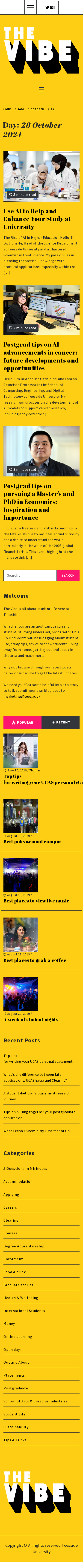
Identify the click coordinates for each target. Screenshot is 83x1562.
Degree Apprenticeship (23, 1246)
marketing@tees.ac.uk (21, 696)
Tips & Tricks (15, 1440)
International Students (24, 1310)
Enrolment (13, 1259)
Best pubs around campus (32, 841)
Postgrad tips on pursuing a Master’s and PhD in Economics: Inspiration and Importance (38, 502)
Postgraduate (15, 1388)
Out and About (16, 1362)
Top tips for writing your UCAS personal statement (38, 1058)
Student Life (14, 1414)
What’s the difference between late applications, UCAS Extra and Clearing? (35, 1077)
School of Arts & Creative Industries (35, 1401)
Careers (10, 1207)
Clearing (11, 1220)
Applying (11, 1194)
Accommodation (18, 1181)
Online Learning (17, 1336)
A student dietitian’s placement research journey (37, 1096)
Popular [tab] (25, 722)
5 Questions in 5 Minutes (25, 1168)
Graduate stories (18, 1285)
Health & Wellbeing (21, 1297)
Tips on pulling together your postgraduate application (39, 1115)
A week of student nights (30, 1019)
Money (9, 1323)
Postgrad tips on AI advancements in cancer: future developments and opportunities (41, 356)
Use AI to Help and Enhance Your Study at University (37, 219)
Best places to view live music (36, 901)
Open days (12, 1349)
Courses (10, 1233)
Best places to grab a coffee (34, 960)
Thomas (35, 770)
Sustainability (16, 1427)
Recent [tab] (62, 722)
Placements (14, 1375)
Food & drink (14, 1272)
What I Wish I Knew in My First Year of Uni (37, 1130)
